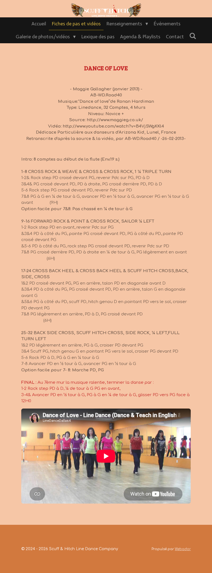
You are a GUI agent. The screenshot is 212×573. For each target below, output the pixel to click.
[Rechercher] (193, 36)
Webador (183, 549)
